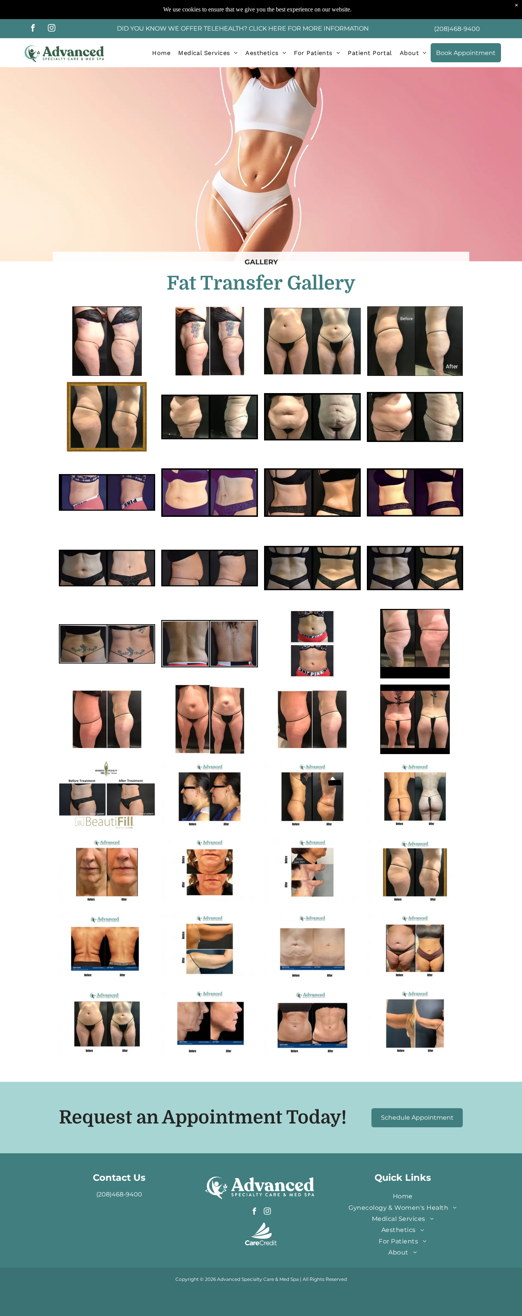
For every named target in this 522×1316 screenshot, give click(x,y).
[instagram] (51, 29)
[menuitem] (161, 52)
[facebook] (33, 29)
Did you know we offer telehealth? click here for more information (243, 28)
